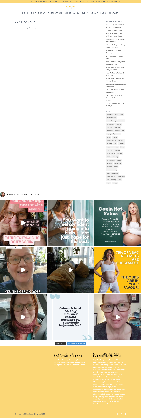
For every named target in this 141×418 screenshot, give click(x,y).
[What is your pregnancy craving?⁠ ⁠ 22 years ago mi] (117, 317)
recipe (119, 160)
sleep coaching (112, 170)
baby (116, 114)
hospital (121, 144)
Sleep (85, 13)
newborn (117, 150)
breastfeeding (111, 121)
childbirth (117, 127)
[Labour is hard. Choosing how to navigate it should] (70, 317)
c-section (121, 121)
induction (110, 147)
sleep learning (111, 176)
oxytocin (119, 153)
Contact (113, 13)
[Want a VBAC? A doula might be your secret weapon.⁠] (23, 317)
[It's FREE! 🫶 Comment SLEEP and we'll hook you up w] (23, 223)
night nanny (111, 153)
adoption (110, 114)
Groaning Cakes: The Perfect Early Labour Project (114, 97)
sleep (116, 167)
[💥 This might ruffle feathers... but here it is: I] (70, 270)
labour (122, 147)
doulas (115, 137)
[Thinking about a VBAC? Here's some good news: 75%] (117, 270)
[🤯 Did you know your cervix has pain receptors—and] (23, 270)
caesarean (110, 124)
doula (109, 137)
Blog (103, 13)
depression (116, 134)
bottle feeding (111, 117)
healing (109, 144)
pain (108, 157)
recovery (109, 163)
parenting (115, 157)
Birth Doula (38, 13)
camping (118, 124)
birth (121, 114)
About (94, 13)
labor (116, 147)
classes (117, 131)
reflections (117, 163)
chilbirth (109, 127)
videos (115, 183)
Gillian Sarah (29, 414)
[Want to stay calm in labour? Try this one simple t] (117, 223)
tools (119, 180)
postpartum (111, 160)
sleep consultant (112, 173)
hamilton (121, 140)
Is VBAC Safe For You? (114, 30)
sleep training (111, 180)
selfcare (109, 167)
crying (109, 134)
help (115, 144)
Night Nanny (72, 13)
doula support (111, 140)
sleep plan (121, 176)
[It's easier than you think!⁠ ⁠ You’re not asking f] (70, 223)
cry (123, 131)
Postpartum (55, 13)
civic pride (110, 131)
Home (25, 13)
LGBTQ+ (109, 150)
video (108, 183)
